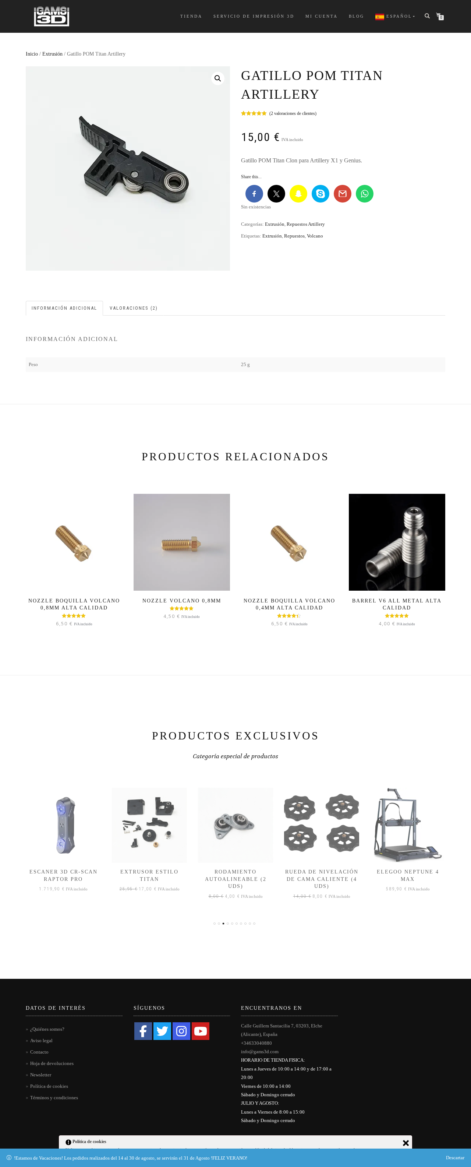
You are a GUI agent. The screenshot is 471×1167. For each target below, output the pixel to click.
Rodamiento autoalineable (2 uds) (235, 879)
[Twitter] (162, 1031)
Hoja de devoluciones (52, 1063)
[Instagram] (181, 1031)
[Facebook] (143, 1031)
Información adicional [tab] (64, 308)
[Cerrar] (406, 1143)
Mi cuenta (321, 16)
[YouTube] (200, 1031)
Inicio (32, 54)
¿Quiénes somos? (47, 1029)
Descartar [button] (455, 1157)
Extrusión (52, 54)
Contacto (39, 1052)
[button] (217, 78)
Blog (356, 16)
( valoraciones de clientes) (292, 113)
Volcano (315, 236)
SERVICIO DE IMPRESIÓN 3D (253, 16)
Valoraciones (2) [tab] (134, 308)
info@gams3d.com (260, 1051)
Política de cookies (49, 1086)
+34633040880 (256, 1043)
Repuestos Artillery (306, 224)
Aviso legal (41, 1040)
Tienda (191, 16)
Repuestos (294, 236)
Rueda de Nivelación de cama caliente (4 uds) (321, 879)
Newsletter (40, 1075)
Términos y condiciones (54, 1097)
